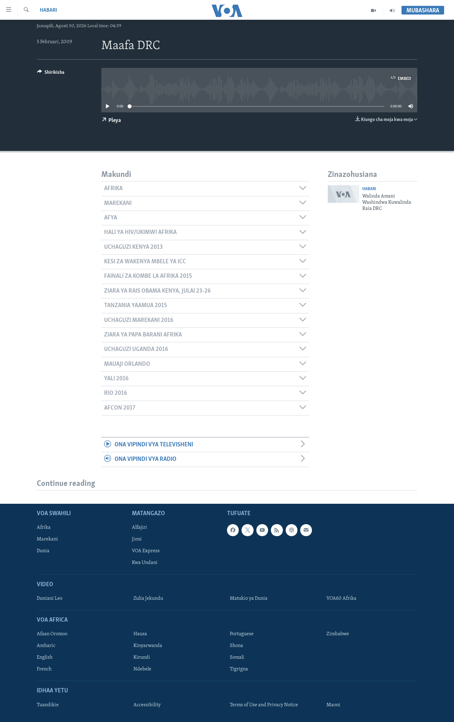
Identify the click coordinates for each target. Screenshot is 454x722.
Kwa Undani (145, 563)
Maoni (333, 705)
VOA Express (146, 551)
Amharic (46, 646)
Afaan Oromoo (52, 634)
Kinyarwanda (147, 646)
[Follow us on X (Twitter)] (247, 530)
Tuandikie (48, 705)
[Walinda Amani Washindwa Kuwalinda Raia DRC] (343, 194)
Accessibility (147, 705)
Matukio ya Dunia (248, 598)
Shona (236, 646)
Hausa (140, 634)
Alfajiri (139, 527)
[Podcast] (291, 530)
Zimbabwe (337, 634)
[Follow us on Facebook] (233, 530)
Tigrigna (239, 669)
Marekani (47, 539)
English (45, 657)
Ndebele (142, 669)
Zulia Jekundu (148, 598)
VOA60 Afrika (341, 598)
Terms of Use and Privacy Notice (264, 705)
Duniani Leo (49, 598)
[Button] (50, 74)
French (44, 669)
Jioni (137, 539)
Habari (48, 10)
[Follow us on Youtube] (262, 530)
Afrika (44, 527)
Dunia (43, 551)
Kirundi (141, 657)
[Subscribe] (306, 530)
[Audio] (392, 10)
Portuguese (242, 634)
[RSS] (277, 530)
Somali (237, 657)
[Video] (373, 10)
